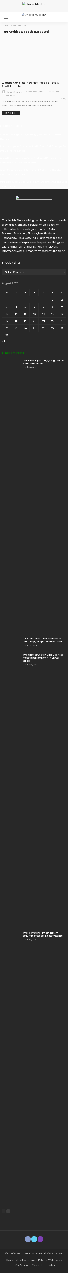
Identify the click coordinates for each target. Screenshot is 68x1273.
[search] (61, 17)
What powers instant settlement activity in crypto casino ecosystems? (43, 934)
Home (5, 25)
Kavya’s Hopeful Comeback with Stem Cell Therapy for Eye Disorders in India (43, 640)
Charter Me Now (12, 220)
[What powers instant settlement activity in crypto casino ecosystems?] (11, 1068)
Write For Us (55, 1259)
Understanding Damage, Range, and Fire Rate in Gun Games (44, 362)
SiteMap (51, 1265)
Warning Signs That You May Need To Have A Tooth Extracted (30, 84)
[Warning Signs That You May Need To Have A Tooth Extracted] (34, 59)
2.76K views (9, 95)
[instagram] (40, 1239)
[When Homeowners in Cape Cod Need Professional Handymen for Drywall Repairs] (11, 790)
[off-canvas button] (6, 17)
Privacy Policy (37, 1259)
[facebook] (28, 1239)
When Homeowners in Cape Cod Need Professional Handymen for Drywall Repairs (43, 658)
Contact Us (38, 1265)
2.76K (63, 99)
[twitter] (34, 1239)
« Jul (4, 341)
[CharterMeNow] (34, 14)
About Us (21, 1259)
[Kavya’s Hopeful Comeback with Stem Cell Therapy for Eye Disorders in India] (11, 643)
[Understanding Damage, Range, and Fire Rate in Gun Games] (11, 495)
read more (11, 113)
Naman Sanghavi (14, 92)
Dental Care (11, 75)
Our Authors (21, 1265)
